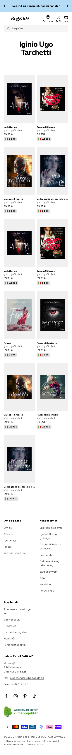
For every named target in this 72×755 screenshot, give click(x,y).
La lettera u (10, 127)
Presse (8, 546)
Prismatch (46, 555)
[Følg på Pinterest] (25, 696)
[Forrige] (4, 6)
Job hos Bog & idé (15, 553)
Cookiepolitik (12, 619)
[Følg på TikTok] (34, 696)
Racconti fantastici (47, 342)
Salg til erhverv (49, 571)
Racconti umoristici (47, 414)
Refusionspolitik (51, 741)
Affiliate (8, 534)
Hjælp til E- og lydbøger (48, 536)
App (42, 578)
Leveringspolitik (35, 744)
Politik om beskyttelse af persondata (22, 741)
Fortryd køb (47, 590)
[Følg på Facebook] (6, 696)
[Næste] (67, 6)
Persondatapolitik (14, 644)
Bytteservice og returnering (49, 563)
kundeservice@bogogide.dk (27, 678)
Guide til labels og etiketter (50, 546)
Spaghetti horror (46, 127)
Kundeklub (46, 584)
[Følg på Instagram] (15, 696)
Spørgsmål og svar (51, 527)
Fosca (7, 342)
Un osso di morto (13, 198)
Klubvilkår (9, 638)
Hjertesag (10, 540)
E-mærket (10, 626)
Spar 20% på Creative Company (36, 6)
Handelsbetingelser (15, 632)
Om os (8, 527)
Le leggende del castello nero (52, 198)
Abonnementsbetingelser (17, 611)
